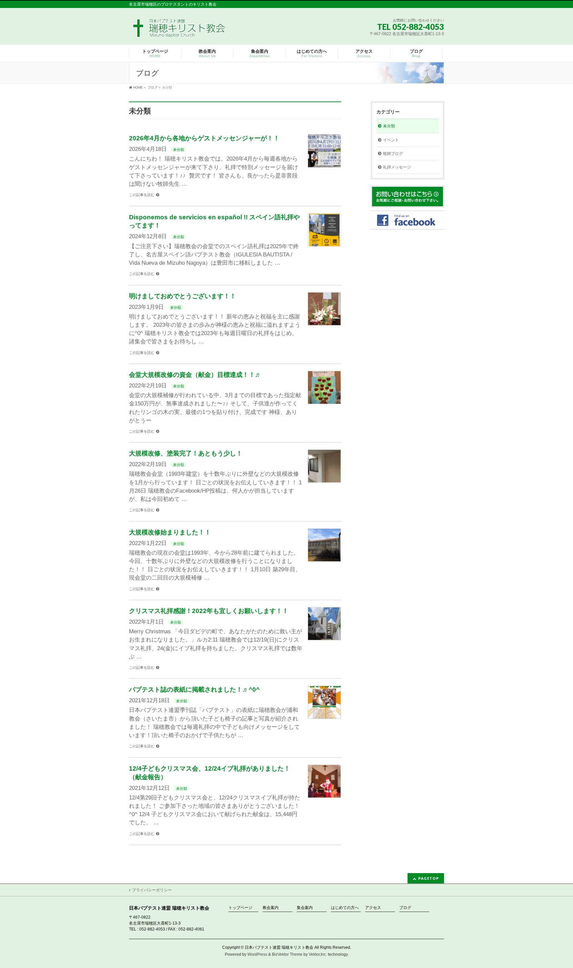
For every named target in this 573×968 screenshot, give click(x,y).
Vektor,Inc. (318, 954)
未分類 (178, 150)
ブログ (405, 908)
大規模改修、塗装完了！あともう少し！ (185, 453)
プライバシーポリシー (152, 890)
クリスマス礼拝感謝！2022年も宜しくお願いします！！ (208, 610)
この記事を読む (142, 195)
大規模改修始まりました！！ (170, 532)
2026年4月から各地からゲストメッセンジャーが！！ (204, 138)
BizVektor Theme (287, 954)
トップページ (240, 908)
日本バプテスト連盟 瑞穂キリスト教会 (279, 947)
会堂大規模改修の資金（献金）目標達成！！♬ (195, 374)
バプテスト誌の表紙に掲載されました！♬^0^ (194, 689)
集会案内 (305, 908)
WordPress (257, 954)
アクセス (373, 908)
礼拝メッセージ (397, 167)
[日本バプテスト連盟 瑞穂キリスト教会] (179, 30)
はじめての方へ (345, 908)
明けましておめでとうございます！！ (182, 296)
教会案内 (271, 908)
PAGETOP (428, 878)
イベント (391, 140)
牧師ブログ (393, 153)
